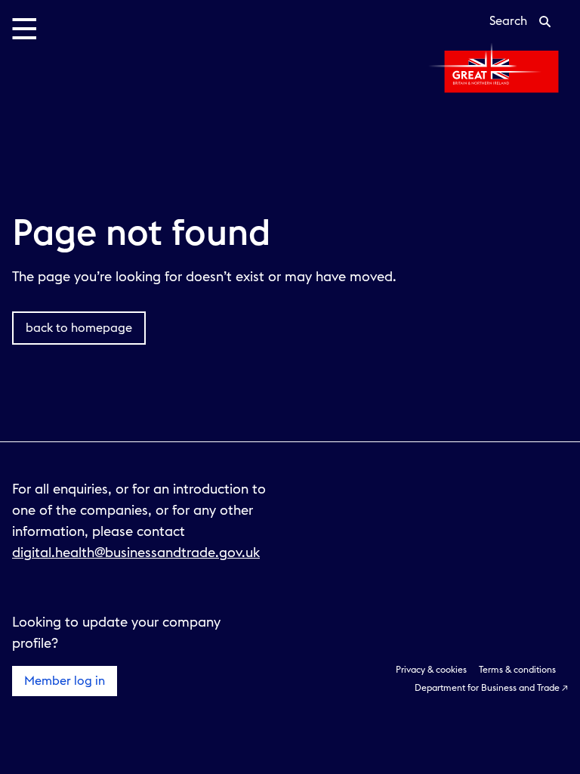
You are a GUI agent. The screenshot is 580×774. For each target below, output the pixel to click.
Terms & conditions (517, 669)
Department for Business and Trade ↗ (491, 687)
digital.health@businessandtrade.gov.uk (136, 552)
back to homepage (79, 328)
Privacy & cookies (431, 669)
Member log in (64, 681)
